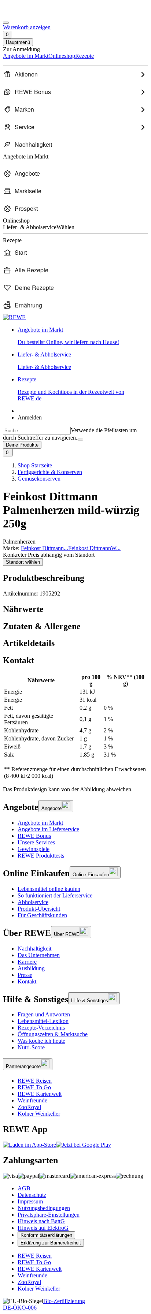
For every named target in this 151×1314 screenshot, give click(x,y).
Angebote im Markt (40, 823)
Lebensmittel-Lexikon (43, 1021)
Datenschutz (32, 1195)
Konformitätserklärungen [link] (46, 1235)
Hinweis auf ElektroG (43, 1228)
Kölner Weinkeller (39, 1113)
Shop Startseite (35, 465)
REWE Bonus (34, 836)
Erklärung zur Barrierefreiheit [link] (51, 1243)
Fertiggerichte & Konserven (50, 472)
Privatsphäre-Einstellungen (49, 1215)
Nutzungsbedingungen (44, 1208)
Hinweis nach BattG (41, 1221)
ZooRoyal (29, 1107)
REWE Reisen (35, 1081)
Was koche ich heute (41, 1041)
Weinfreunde (32, 1100)
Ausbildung (31, 968)
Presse (25, 975)
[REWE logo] (14, 317)
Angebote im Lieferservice (48, 829)
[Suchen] (80, 439)
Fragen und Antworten (44, 1014)
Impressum (30, 1201)
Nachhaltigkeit (34, 948)
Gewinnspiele (33, 849)
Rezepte (71, 389)
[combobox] (37, 430)
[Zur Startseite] (28, 14)
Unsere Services (36, 842)
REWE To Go (34, 1087)
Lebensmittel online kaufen (49, 889)
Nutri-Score (31, 1047)
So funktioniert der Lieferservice (55, 895)
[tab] (75, 609)
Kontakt (27, 981)
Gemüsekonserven (39, 478)
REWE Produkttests (41, 855)
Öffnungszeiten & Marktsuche (53, 1034)
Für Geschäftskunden (42, 915)
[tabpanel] (75, 726)
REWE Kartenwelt (40, 1094)
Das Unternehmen (39, 955)
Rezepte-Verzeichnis (41, 1027)
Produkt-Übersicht (39, 909)
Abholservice (33, 902)
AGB (24, 1188)
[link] (83, 336)
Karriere (27, 962)
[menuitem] (75, 74)
